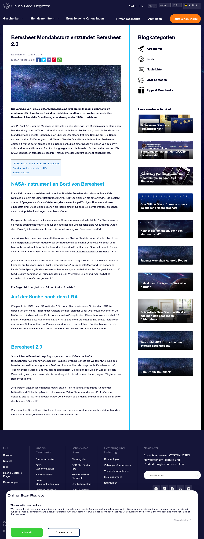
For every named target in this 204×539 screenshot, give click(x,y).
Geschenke (10, 18)
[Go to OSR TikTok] (164, 488)
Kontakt (7, 460)
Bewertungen (10, 482)
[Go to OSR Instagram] (156, 488)
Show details (181, 520)
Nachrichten (18, 54)
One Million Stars (81, 483)
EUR (175, 5)
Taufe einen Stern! (185, 18)
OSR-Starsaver (80, 489)
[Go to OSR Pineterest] (188, 488)
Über (141, 6)
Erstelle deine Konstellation (85, 18)
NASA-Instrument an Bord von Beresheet (36, 163)
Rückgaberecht (113, 476)
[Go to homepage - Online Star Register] (26, 6)
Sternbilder (110, 482)
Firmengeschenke (128, 18)
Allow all (27, 532)
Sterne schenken (45, 459)
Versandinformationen (116, 471)
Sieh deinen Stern (42, 18)
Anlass (163, 5)
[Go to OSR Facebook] (172, 488)
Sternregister (79, 459)
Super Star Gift (44, 474)
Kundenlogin (111, 459)
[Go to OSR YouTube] (180, 488)
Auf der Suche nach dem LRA (30, 167)
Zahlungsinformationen (117, 465)
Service (132, 6)
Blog (151, 6)
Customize (62, 532)
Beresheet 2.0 (21, 172)
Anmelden (155, 18)
